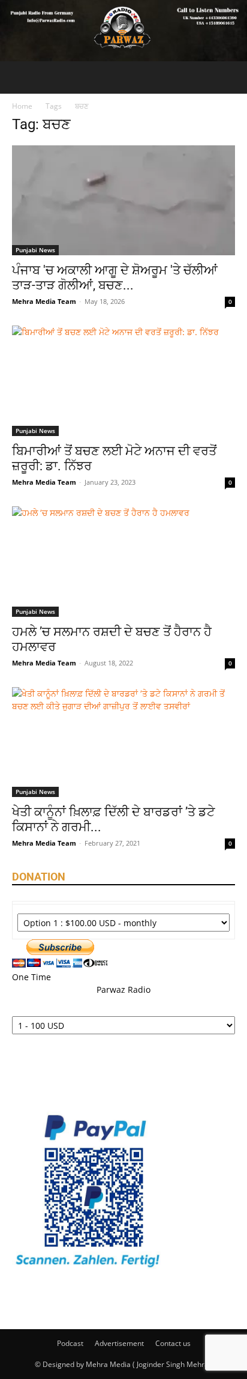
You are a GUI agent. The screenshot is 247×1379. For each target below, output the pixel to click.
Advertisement (119, 1343)
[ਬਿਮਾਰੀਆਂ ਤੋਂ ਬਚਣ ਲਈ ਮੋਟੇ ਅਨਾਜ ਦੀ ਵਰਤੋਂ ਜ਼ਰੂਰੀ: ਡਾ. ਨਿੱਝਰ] (123, 381)
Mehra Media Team (44, 301)
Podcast (70, 1343)
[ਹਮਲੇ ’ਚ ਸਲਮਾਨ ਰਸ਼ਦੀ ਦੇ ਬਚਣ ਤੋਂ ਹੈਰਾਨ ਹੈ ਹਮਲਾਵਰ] (123, 561)
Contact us (173, 1343)
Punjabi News (35, 250)
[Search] (230, 77)
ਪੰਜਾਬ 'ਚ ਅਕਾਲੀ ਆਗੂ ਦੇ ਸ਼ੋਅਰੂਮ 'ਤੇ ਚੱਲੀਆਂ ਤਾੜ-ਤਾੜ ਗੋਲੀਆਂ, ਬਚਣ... (115, 277)
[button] (20, 77)
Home (22, 106)
